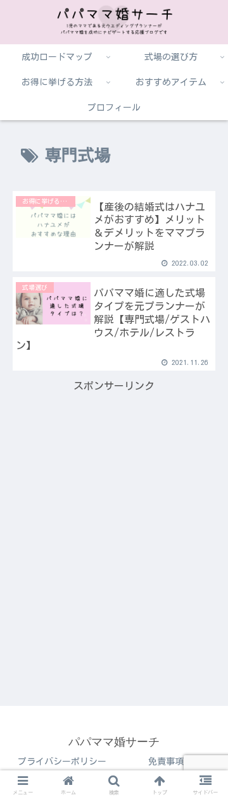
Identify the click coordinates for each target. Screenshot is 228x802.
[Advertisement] (114, 509)
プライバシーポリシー (62, 761)
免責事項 (166, 761)
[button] (204, 793)
